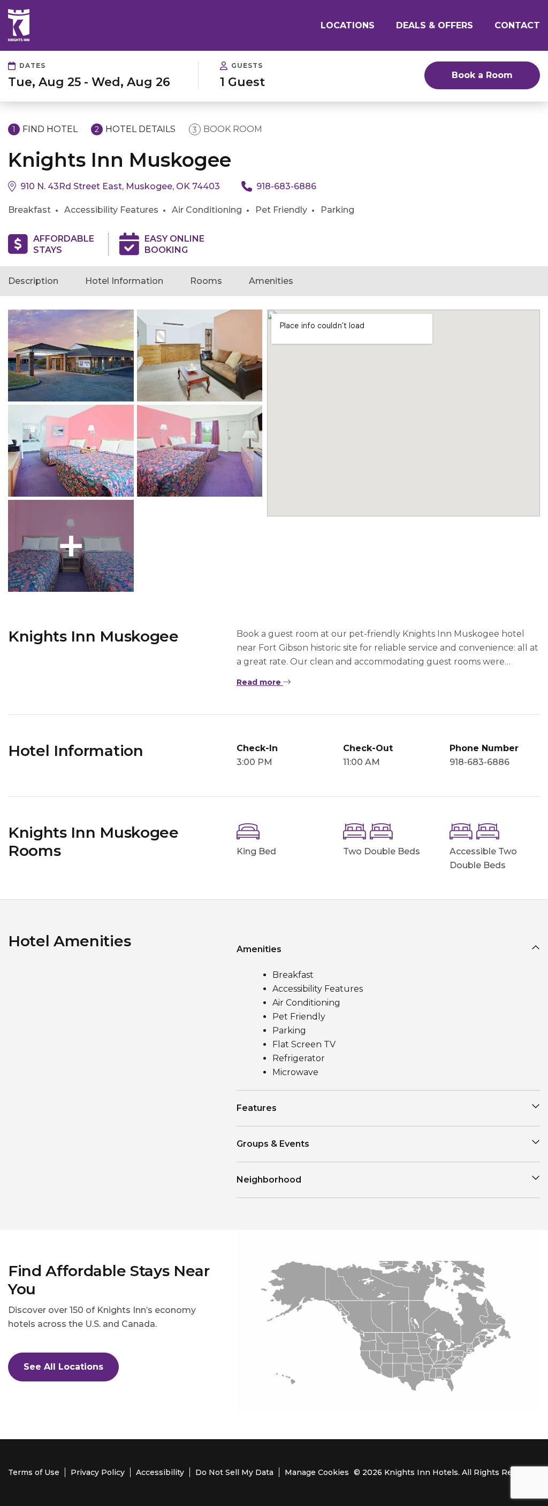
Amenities (271, 281)
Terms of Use (33, 1472)
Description (33, 281)
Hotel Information (124, 281)
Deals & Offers (434, 25)
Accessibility (160, 1472)
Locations (348, 25)
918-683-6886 (286, 186)
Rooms (206, 281)
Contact (517, 25)
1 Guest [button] (242, 82)
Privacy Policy (98, 1472)
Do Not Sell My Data (234, 1472)
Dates (32, 65)
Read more (260, 682)
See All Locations (63, 1367)
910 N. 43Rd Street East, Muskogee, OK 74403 (120, 186)
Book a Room (482, 75)
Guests (247, 65)
